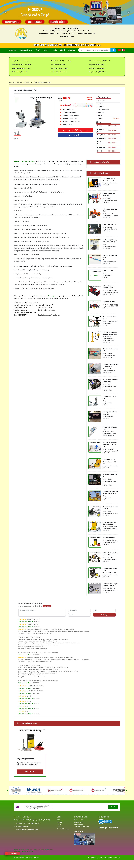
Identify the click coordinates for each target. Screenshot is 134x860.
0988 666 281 (112, 143)
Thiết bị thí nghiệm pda (96, 68)
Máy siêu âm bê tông (58, 64)
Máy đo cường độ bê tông (97, 72)
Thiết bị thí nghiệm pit (19, 72)
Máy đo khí (47, 849)
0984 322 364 (112, 130)
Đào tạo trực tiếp (78, 820)
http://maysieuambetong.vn (30, 829)
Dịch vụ (45, 50)
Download (71, 50)
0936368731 (37, 823)
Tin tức (54, 50)
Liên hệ (62, 50)
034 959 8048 (112, 151)
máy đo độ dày (29, 849)
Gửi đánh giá (104, 615)
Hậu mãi (37, 50)
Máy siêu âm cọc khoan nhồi (21, 64)
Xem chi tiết (30, 772)
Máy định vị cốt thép (108, 301)
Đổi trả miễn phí (78, 824)
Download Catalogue (63, 829)
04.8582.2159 (112, 126)
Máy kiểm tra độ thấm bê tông (61, 61)
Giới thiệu (59, 820)
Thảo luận (21, 621)
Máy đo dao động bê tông (59, 68)
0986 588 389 (112, 147)
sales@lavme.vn (25, 826)
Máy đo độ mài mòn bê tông (21, 68)
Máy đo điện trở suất (109, 537)
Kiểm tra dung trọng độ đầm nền (100, 61)
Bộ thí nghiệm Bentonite (59, 72)
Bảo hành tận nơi (78, 822)
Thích (29, 621)
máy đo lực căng (38, 849)
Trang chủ (12, 50)
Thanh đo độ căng (108, 270)
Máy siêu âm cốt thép (96, 64)
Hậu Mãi (59, 822)
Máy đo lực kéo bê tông (20, 61)
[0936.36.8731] (6, 853)
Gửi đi (113, 807)
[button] (5, 12)
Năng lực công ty (26, 50)
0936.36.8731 (26, 823)
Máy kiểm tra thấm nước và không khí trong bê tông (110, 444)
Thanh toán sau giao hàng (81, 826)
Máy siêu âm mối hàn (27, 851)
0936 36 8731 (112, 135)
